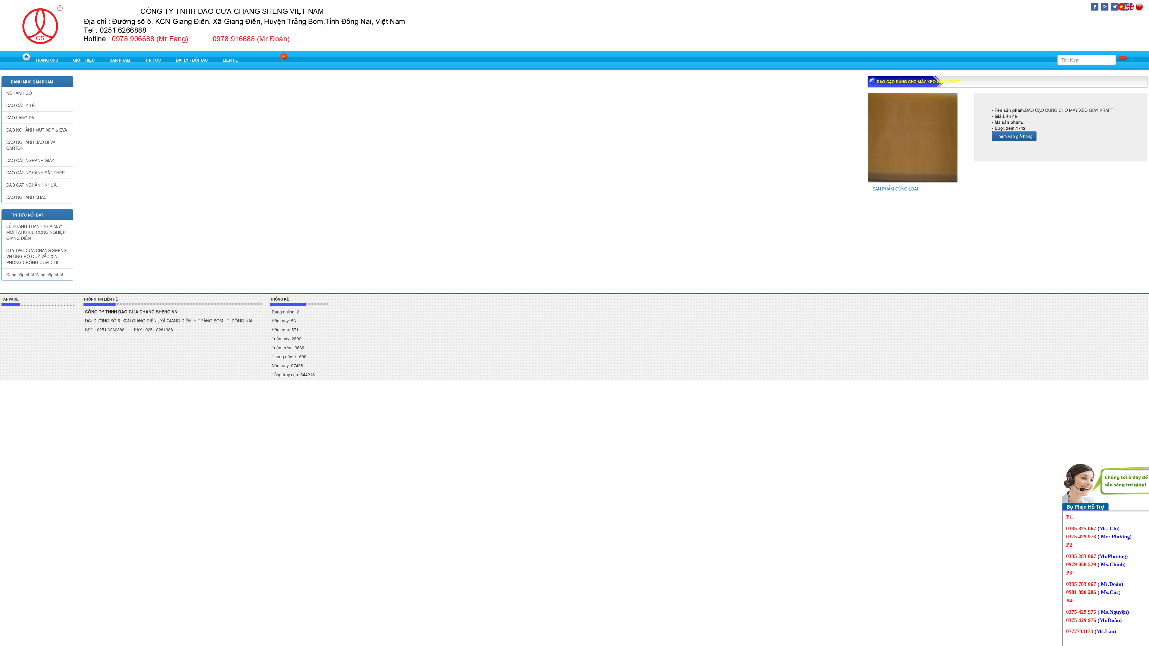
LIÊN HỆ (230, 60)
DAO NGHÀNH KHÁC (26, 197)
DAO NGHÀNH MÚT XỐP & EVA (36, 130)
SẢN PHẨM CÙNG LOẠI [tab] (895, 189)
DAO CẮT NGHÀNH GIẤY (30, 160)
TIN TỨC (153, 60)
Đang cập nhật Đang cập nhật (34, 275)
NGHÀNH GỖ (19, 93)
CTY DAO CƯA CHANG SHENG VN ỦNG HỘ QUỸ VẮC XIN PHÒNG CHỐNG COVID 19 (36, 256)
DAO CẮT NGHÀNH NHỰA (31, 185)
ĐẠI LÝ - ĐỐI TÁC (192, 60)
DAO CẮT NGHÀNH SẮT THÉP (35, 173)
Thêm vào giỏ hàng (1014, 136)
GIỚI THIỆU (84, 60)
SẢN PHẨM (120, 60)
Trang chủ (46, 60)
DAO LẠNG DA (20, 118)
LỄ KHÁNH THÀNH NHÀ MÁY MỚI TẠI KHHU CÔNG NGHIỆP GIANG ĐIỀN (36, 232)
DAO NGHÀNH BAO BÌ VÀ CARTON (30, 145)
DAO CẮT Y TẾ (20, 105)
